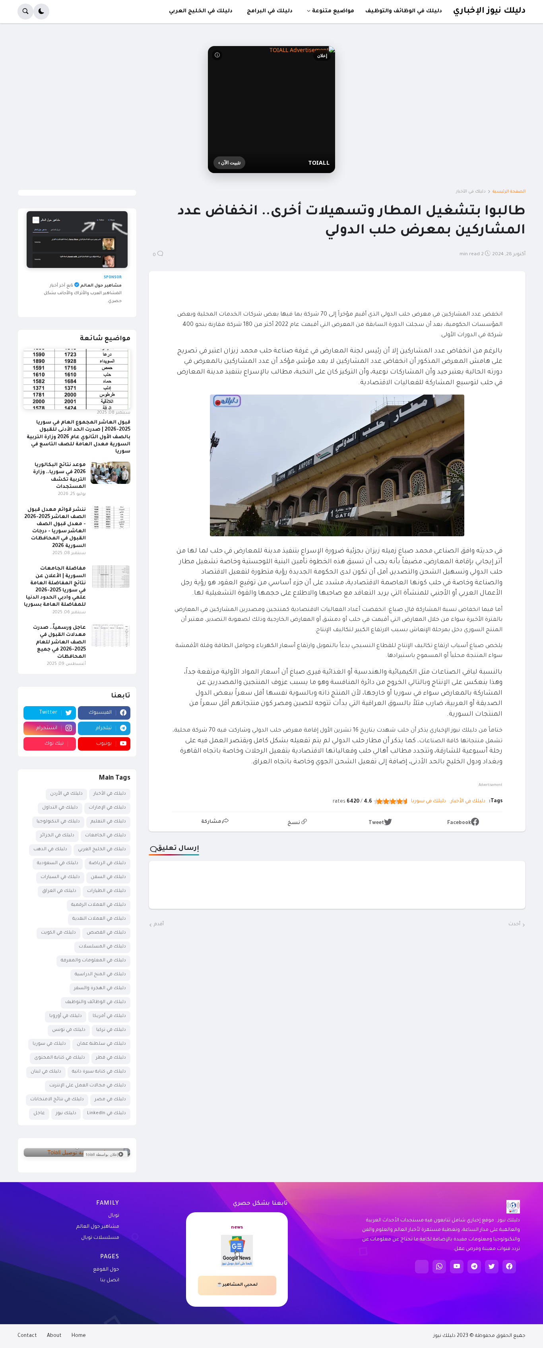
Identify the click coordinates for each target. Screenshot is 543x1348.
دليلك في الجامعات (105, 835)
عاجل (39, 1113)
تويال (113, 1216)
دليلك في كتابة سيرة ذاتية (99, 1072)
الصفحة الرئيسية (509, 191)
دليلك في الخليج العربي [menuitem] (201, 11)
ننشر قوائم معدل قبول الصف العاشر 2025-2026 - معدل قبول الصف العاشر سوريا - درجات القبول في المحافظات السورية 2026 (55, 528)
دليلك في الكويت (58, 933)
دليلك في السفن (108, 877)
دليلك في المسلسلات (102, 946)
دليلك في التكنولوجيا (58, 821)
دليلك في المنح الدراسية (100, 974)
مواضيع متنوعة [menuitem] (333, 11)
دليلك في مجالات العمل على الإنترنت (87, 1085)
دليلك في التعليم (108, 821)
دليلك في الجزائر (57, 835)
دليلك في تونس (68, 1030)
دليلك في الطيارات (106, 891)
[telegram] (474, 1266)
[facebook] (509, 1266)
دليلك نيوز (66, 1113)
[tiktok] (422, 1266)
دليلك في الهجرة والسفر (100, 988)
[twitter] (491, 1266)
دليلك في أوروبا (65, 1016)
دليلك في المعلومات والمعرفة (93, 960)
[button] (41, 11)
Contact (27, 1336)
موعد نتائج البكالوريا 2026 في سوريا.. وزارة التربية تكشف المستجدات (59, 476)
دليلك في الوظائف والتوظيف (95, 1002)
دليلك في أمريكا (109, 1016)
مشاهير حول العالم (97, 1227)
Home (79, 1336)
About (54, 1336)
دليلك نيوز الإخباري (489, 11)
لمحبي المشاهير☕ (237, 1285)
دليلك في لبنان (46, 1072)
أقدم (159, 924)
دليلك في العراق (59, 891)
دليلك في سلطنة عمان (101, 1044)
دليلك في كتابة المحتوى (59, 1058)
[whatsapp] (439, 1266)
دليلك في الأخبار (471, 191)
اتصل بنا (109, 1280)
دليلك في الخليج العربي (102, 849)
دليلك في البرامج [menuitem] (270, 11)
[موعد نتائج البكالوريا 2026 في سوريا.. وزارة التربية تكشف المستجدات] (110, 473)
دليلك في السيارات (60, 877)
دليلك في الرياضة (107, 863)
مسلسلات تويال (100, 1238)
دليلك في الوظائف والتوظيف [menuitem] (403, 11)
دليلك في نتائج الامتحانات (57, 1099)
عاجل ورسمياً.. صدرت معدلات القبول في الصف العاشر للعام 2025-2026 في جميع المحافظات (59, 642)
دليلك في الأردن (66, 794)
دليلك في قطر (111, 1058)
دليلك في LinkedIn (106, 1113)
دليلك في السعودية (57, 863)
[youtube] (456, 1266)
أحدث (514, 924)
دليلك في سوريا (428, 801)
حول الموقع (106, 1270)
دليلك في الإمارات (107, 808)
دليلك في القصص (106, 933)
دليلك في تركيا (111, 1030)
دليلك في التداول (60, 808)
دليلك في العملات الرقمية (98, 905)
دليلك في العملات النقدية (99, 919)
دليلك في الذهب (50, 849)
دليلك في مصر (110, 1099)
